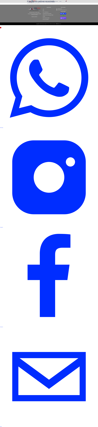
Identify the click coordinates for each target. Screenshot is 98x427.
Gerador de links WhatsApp (54, 1)
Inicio (39, 1)
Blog (46, 1)
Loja (48, 1)
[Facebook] (61, 14)
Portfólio (43, 1)
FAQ (43, 10)
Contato (60, 1)
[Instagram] (65, 14)
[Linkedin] (63, 14)
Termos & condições (46, 19)
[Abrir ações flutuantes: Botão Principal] (0, 27)
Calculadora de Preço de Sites (47, 13)
